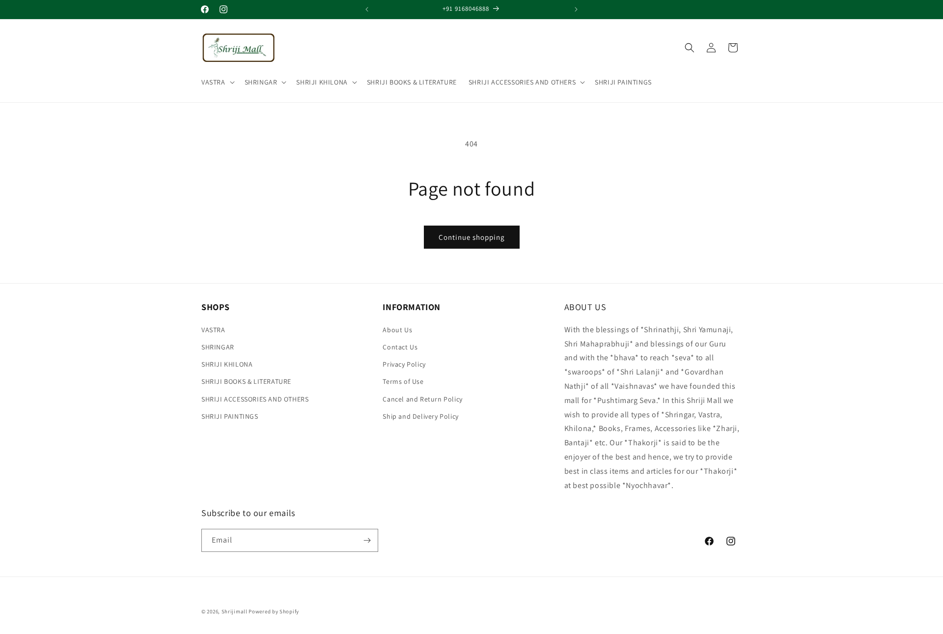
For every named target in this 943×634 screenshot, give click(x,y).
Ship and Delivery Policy (420, 416)
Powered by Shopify (274, 611)
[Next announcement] (576, 9)
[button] (217, 82)
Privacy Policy (404, 364)
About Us (397, 329)
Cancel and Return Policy (422, 399)
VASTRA (213, 82)
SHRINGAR (261, 82)
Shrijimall (235, 611)
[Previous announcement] (367, 9)
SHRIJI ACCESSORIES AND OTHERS (522, 82)
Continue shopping (472, 237)
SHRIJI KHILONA (321, 82)
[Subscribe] (367, 540)
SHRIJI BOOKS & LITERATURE (246, 381)
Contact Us (400, 347)
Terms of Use (403, 381)
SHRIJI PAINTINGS (229, 416)
